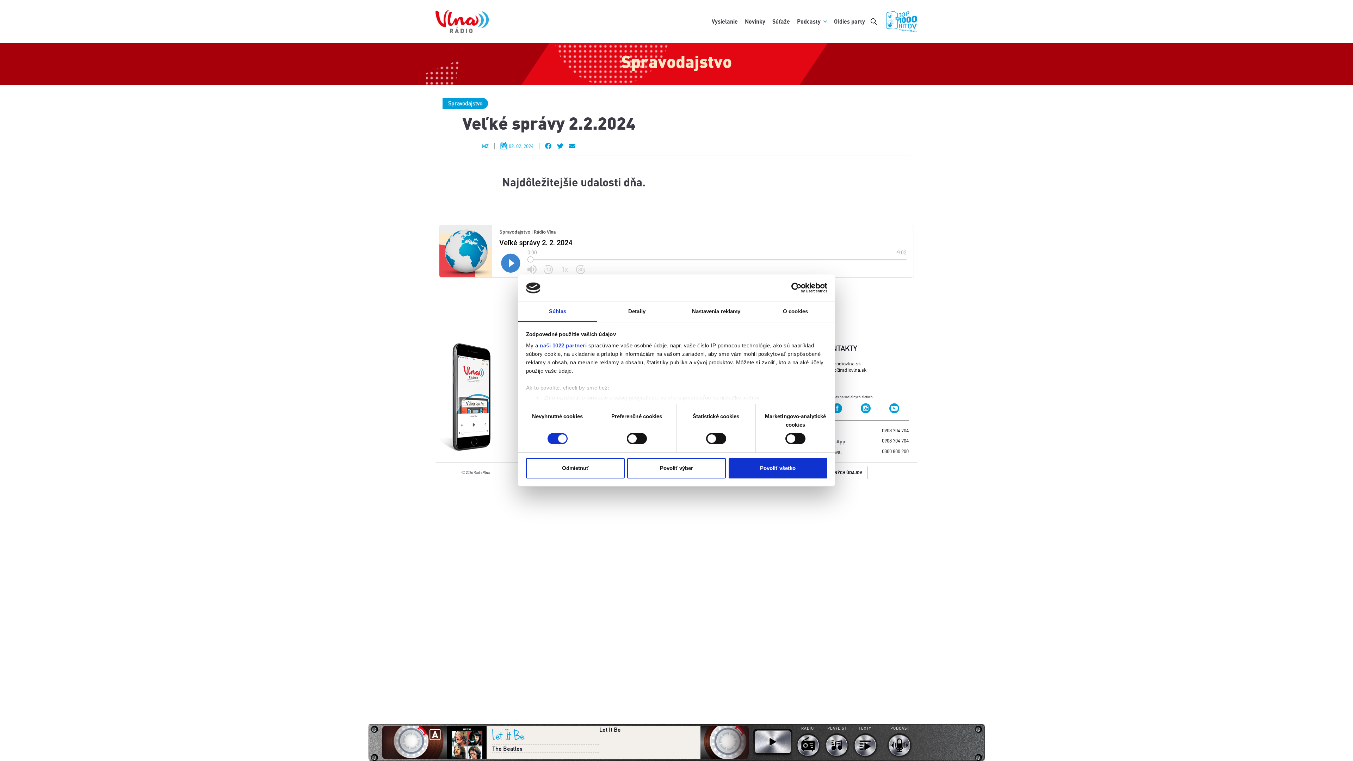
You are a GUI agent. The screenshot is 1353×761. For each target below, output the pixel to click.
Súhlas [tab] (557, 311)
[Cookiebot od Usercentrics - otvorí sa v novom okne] (796, 288)
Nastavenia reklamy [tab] (716, 311)
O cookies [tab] (795, 311)
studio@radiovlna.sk (845, 369)
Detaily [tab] (636, 311)
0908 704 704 (895, 430)
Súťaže (781, 21)
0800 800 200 (895, 451)
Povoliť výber (676, 468)
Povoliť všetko (778, 468)
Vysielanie (725, 21)
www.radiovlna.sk (842, 363)
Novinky (755, 21)
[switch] (637, 438)
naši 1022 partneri (563, 345)
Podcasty (809, 21)
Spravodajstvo (465, 103)
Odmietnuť (575, 468)
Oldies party (849, 21)
